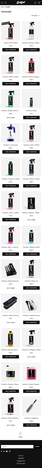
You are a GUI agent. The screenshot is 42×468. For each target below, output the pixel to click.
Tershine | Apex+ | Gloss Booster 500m (10, 247)
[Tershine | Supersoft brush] (31, 303)
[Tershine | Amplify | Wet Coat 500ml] (10, 98)
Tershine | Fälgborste (31, 418)
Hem (2, 7)
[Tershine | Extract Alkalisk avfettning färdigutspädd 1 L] (10, 406)
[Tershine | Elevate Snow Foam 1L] (10, 337)
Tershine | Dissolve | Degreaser (10, 384)
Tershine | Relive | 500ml (11, 77)
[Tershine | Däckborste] (31, 440)
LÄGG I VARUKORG (10, 49)
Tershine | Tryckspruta (10, 145)
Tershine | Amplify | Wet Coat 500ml (10, 110)
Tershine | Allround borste (10, 315)
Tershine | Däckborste (31, 452)
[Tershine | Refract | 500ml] (31, 166)
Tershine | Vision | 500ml (31, 145)
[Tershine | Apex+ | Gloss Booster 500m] (10, 235)
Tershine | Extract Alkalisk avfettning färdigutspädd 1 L (10, 418)
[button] (39, 2)
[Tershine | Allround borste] (10, 303)
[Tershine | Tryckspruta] (10, 133)
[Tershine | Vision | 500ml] (31, 133)
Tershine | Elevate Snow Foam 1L (10, 350)
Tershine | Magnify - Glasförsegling (31, 213)
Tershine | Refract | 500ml (31, 179)
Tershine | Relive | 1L (31, 281)
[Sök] (5, 2)
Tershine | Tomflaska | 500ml (31, 350)
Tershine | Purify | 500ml (10, 452)
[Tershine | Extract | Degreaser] (31, 372)
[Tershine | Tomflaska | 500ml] (31, 337)
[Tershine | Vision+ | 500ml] (10, 200)
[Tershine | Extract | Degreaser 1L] (31, 64)
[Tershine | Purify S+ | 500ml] (10, 166)
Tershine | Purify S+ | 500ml (10, 179)
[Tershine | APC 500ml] (10, 30)
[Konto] (35, 2)
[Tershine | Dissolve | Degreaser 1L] (31, 30)
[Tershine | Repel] (31, 98)
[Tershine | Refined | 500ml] (31, 235)
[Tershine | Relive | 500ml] (10, 64)
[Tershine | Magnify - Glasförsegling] (31, 200)
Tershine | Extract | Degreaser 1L (31, 77)
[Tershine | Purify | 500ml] (10, 440)
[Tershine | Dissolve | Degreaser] (10, 372)
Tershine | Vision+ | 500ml (10, 213)
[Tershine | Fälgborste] (31, 406)
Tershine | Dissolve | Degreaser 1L (31, 43)
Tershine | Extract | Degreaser (31, 384)
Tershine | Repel (31, 110)
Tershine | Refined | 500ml (31, 247)
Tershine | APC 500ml (11, 43)
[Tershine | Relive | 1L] (31, 269)
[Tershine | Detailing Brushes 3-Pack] (10, 269)
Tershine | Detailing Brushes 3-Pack (10, 281)
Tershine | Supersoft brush (31, 315)
